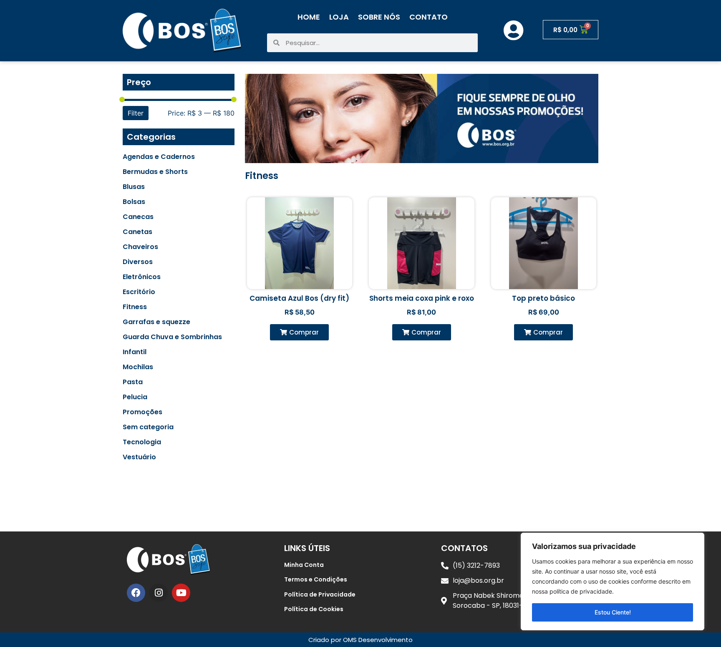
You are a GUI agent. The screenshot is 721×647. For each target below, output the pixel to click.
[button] (299, 332)
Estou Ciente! (613, 612)
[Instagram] (158, 593)
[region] (612, 581)
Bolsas (134, 202)
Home (308, 17)
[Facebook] (136, 593)
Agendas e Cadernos (159, 157)
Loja (339, 17)
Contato (428, 17)
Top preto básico (543, 298)
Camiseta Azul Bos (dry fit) (299, 298)
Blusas (134, 187)
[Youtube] (181, 593)
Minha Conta (304, 565)
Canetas (137, 232)
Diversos (138, 262)
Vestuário (139, 457)
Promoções (142, 412)
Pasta (133, 382)
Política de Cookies (313, 609)
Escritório (139, 292)
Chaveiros (140, 247)
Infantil (134, 352)
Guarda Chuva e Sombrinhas (172, 337)
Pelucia (135, 397)
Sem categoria (148, 427)
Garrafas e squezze (156, 322)
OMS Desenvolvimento (378, 639)
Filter (136, 113)
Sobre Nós (379, 17)
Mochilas (138, 367)
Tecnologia (142, 442)
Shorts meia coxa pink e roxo (421, 298)
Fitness (135, 307)
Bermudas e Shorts (155, 172)
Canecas (138, 217)
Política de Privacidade (319, 594)
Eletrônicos (142, 277)
